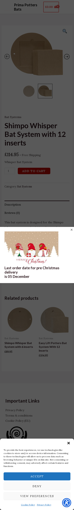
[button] (68, 443)
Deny (37, 486)
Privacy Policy (44, 504)
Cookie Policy (28, 504)
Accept (37, 476)
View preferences (37, 496)
